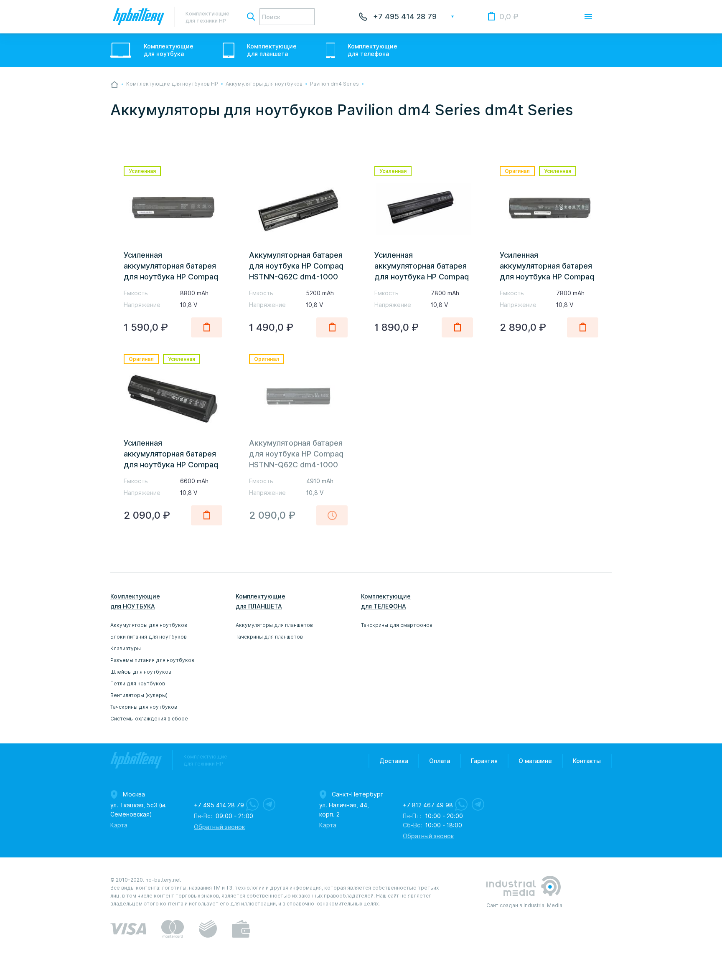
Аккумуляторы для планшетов (274, 625)
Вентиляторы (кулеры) (139, 695)
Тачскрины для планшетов (269, 637)
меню (588, 16)
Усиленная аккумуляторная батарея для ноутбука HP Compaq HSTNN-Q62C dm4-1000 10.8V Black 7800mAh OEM (423, 277)
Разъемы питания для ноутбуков (152, 660)
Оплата (439, 761)
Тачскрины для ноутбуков (143, 707)
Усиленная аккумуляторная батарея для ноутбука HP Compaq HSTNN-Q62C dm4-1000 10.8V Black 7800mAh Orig (547, 277)
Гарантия (484, 761)
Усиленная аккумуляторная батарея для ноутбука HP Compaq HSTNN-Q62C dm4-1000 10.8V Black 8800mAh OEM (172, 277)
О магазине (535, 761)
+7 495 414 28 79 (405, 16)
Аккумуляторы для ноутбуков (148, 625)
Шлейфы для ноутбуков (140, 672)
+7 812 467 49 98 (428, 805)
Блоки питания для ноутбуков (148, 637)
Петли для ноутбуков (137, 683)
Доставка (393, 761)
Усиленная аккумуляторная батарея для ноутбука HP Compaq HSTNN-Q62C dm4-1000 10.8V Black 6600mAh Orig (171, 465)
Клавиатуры (125, 648)
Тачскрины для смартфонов (396, 625)
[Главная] (114, 84)
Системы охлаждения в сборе (149, 718)
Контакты (587, 761)
